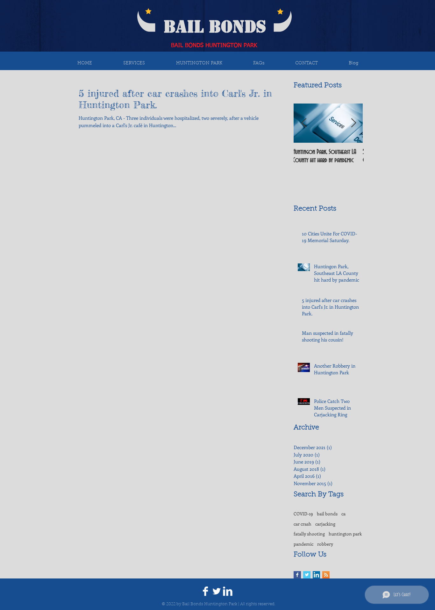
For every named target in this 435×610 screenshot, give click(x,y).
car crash (302, 524)
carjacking (325, 524)
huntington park (345, 534)
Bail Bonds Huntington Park (209, 604)
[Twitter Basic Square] (306, 574)
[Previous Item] (304, 123)
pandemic (303, 544)
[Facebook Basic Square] (297, 574)
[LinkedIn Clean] (227, 591)
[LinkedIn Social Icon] (316, 574)
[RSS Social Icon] (326, 574)
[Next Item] (353, 123)
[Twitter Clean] (216, 591)
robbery (325, 544)
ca (343, 514)
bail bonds (327, 514)
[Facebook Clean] (205, 591)
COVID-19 (303, 514)
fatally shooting (309, 534)
